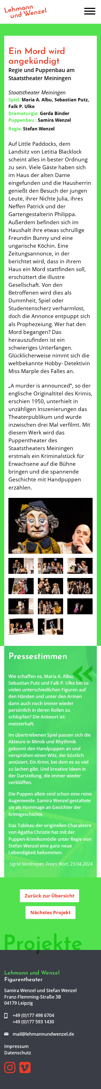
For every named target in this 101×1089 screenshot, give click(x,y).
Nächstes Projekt (50, 912)
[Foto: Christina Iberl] (50, 525)
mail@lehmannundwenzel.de (43, 1034)
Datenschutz (17, 1053)
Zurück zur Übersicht (49, 895)
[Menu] (89, 12)
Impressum (16, 1046)
